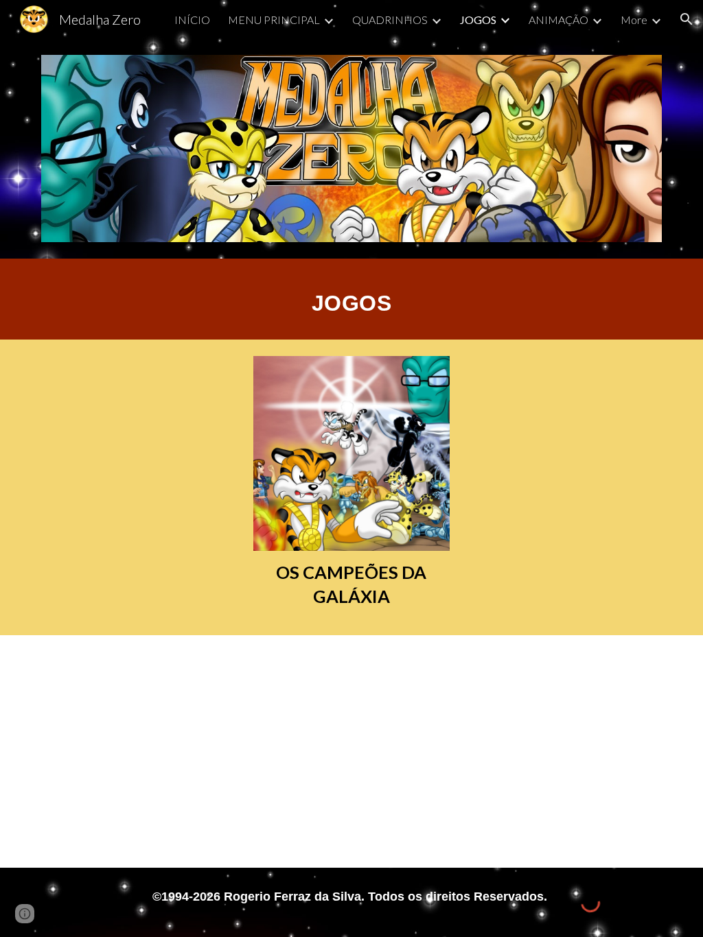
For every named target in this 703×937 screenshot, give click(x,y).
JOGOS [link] (478, 19)
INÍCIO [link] (192, 19)
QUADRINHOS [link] (390, 19)
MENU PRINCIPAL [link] (274, 19)
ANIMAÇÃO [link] (558, 19)
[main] (351, 299)
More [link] (634, 19)
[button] (686, 19)
